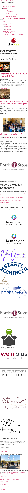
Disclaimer (8, 13)
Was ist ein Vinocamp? (9, 6)
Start (4, 5)
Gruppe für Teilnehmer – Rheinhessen (9, 479)
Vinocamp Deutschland (7, 0)
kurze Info (6, 137)
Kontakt (5, 8)
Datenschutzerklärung (5, 487)
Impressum (9, 10)
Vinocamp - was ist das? (11, 134)
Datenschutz (9, 11)
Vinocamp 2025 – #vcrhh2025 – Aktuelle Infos (13, 75)
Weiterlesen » (3, 88)
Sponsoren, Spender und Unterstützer (13, 15)
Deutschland (3, 476)
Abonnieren (4, 451)
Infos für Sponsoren (11, 16)
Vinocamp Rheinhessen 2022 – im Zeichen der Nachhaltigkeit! (14, 102)
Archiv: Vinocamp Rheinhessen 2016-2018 (14, 18)
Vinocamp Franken (5, 481)
